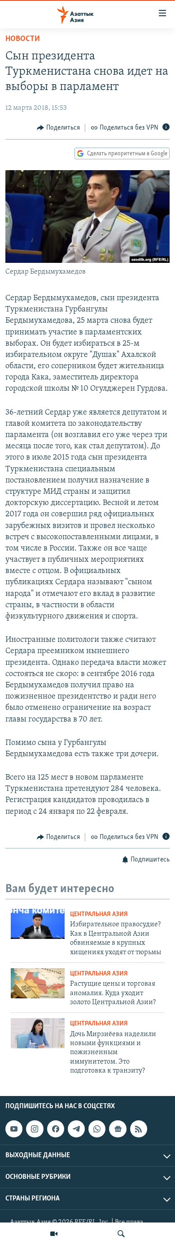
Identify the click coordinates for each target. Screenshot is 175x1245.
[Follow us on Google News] (117, 1129)
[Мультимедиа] (53, 1233)
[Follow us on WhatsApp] (96, 1129)
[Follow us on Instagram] (34, 1129)
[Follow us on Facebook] (55, 1129)
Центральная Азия (99, 914)
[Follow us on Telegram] (76, 1129)
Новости (22, 39)
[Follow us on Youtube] (13, 1129)
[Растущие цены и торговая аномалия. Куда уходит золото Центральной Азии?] (38, 983)
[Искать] (121, 1233)
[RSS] (138, 1129)
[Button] (58, 128)
